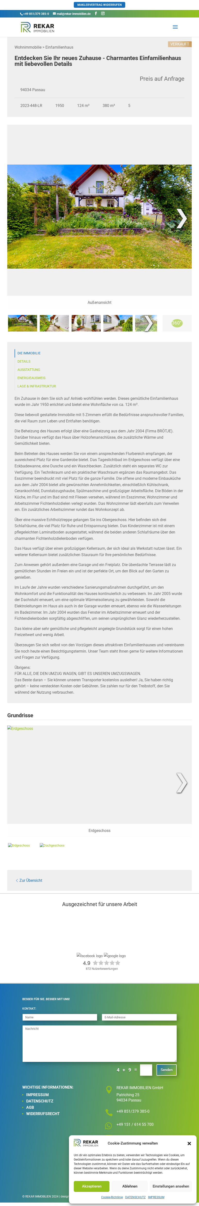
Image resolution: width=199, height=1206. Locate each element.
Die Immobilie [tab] (29, 353)
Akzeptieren (91, 1186)
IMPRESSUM (156, 1197)
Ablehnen (129, 1186)
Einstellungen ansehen (171, 1186)
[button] (189, 1143)
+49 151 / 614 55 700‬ (135, 1124)
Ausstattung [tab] (28, 370)
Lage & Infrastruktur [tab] (36, 386)
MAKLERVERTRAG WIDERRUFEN (99, 5)
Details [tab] (23, 361)
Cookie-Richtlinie (112, 1197)
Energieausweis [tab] (31, 378)
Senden (167, 1070)
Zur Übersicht (30, 880)
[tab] (22, 323)
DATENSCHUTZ (135, 1197)
